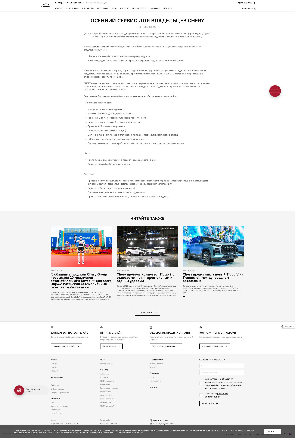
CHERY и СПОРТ (106, 395)
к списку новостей (145, 313)
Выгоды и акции (106, 364)
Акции (114, 8)
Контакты (168, 8)
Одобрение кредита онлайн (164, 346)
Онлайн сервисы (139, 8)
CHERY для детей (107, 406)
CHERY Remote (106, 392)
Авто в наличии (72, 8)
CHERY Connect (57, 413)
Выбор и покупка (57, 389)
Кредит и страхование (60, 393)
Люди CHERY (105, 385)
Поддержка (55, 410)
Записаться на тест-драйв (64, 346)
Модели (58, 8)
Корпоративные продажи (212, 346)
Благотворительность (109, 388)
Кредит (153, 367)
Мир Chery (124, 8)
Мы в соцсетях (155, 381)
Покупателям (88, 8)
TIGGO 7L (54, 367)
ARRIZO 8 (54, 371)
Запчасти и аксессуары (60, 406)
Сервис (53, 403)
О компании (155, 8)
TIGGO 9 (54, 364)
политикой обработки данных (54, 430)
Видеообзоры (105, 402)
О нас (152, 377)
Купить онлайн (109, 346)
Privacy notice (288, 326)
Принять (270, 431)
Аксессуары (104, 374)
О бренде (104, 377)
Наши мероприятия (107, 399)
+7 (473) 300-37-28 (160, 420)
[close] (293, 326)
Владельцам (102, 8)
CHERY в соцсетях (107, 381)
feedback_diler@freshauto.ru (164, 424)
